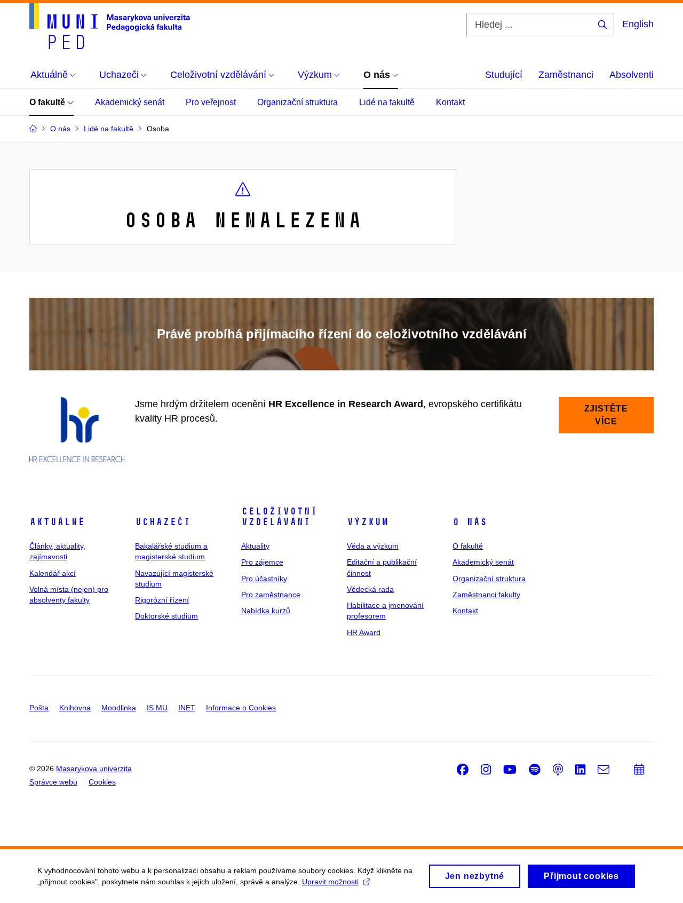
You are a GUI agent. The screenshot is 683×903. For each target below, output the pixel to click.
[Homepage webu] (109, 26)
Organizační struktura (297, 102)
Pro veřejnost (211, 102)
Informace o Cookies (241, 707)
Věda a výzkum (373, 546)
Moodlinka (118, 707)
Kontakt (450, 102)
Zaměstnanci (565, 74)
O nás (469, 522)
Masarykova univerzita (94, 768)
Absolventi (631, 74)
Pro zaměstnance (270, 594)
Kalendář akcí (52, 573)
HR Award (363, 632)
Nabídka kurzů (265, 610)
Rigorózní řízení (162, 600)
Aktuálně (57, 522)
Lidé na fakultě (387, 102)
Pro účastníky (264, 578)
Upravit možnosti (330, 881)
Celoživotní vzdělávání (279, 516)
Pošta (39, 707)
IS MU (157, 707)
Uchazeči (162, 522)
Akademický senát (129, 102)
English (638, 24)
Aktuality (255, 546)
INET (186, 707)
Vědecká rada (370, 589)
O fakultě (48, 102)
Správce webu (53, 782)
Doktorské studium (166, 616)
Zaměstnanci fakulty (486, 594)
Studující (503, 74)
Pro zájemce (262, 562)
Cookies (102, 782)
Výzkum (367, 522)
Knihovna (75, 707)
